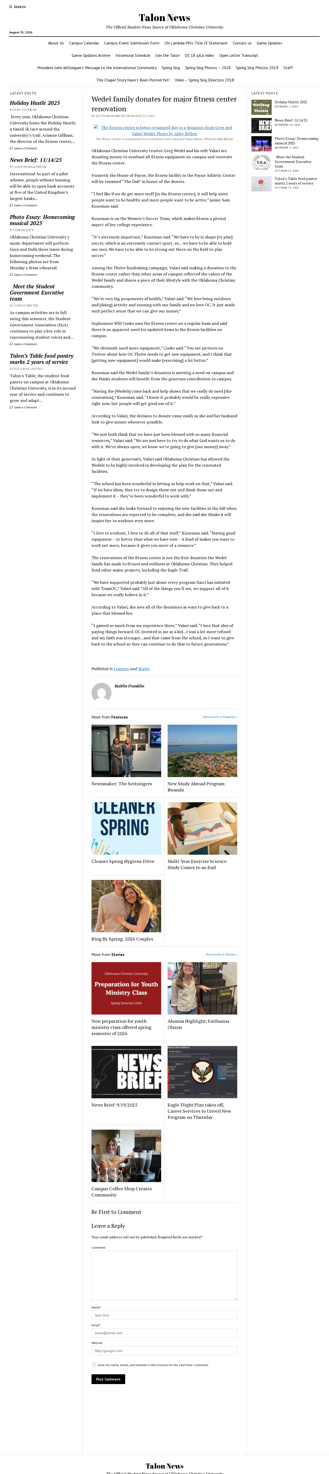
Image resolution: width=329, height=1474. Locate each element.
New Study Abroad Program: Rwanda (197, 786)
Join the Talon (168, 55)
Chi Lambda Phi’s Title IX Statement (196, 42)
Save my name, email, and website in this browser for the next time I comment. (153, 1365)
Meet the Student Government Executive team (37, 292)
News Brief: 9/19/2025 (115, 1105)
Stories (144, 668)
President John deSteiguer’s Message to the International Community (97, 67)
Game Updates (269, 42)
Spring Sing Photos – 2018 (208, 67)
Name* (96, 1307)
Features (121, 668)
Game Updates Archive (91, 55)
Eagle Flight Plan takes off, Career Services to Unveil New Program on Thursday (199, 1111)
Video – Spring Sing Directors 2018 (204, 79)
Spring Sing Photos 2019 (257, 67)
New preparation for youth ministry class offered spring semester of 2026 (121, 1027)
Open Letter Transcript (238, 55)
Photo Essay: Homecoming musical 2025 (42, 220)
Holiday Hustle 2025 (35, 103)
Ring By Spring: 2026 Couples (122, 939)
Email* (96, 1325)
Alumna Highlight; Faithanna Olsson (198, 1024)
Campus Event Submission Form (131, 42)
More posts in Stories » (221, 954)
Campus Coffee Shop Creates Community (122, 1191)
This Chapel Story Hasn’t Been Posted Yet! (133, 79)
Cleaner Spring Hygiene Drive (123, 861)
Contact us (242, 42)
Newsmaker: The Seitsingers (122, 783)
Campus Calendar (84, 42)
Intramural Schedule (132, 55)
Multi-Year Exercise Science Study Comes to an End (197, 864)
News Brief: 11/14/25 (36, 160)
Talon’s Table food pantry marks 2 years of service (41, 359)
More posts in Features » (220, 717)
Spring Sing (171, 67)
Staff (288, 67)
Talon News (164, 17)
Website (97, 1343)
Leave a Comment (25, 148)
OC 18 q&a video (199, 55)
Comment (98, 1247)
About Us (56, 42)
